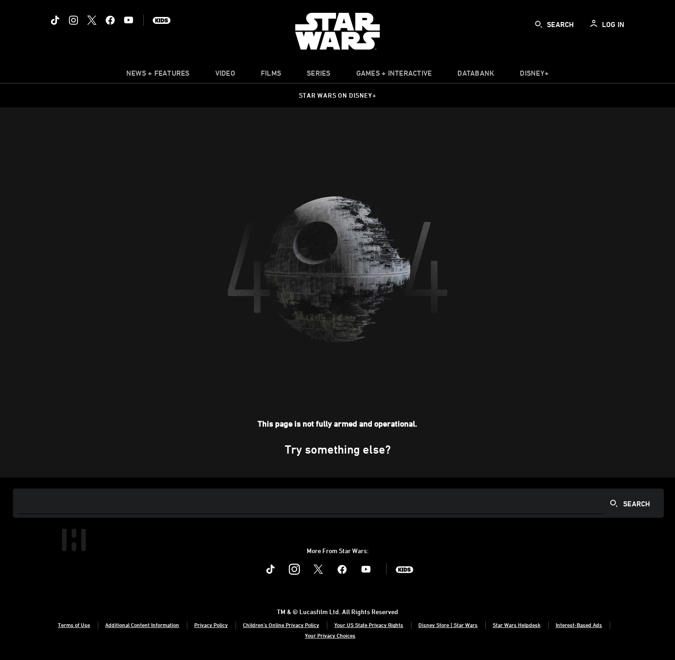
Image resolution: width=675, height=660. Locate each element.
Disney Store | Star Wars (448, 624)
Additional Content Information (142, 624)
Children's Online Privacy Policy (281, 624)
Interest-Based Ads (579, 624)
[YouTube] (128, 20)
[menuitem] (225, 75)
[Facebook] (110, 20)
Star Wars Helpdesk (516, 624)
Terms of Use (74, 624)
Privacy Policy (211, 624)
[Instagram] (73, 20)
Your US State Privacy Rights (368, 624)
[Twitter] (91, 20)
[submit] (538, 24)
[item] (157, 75)
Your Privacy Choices (330, 635)
